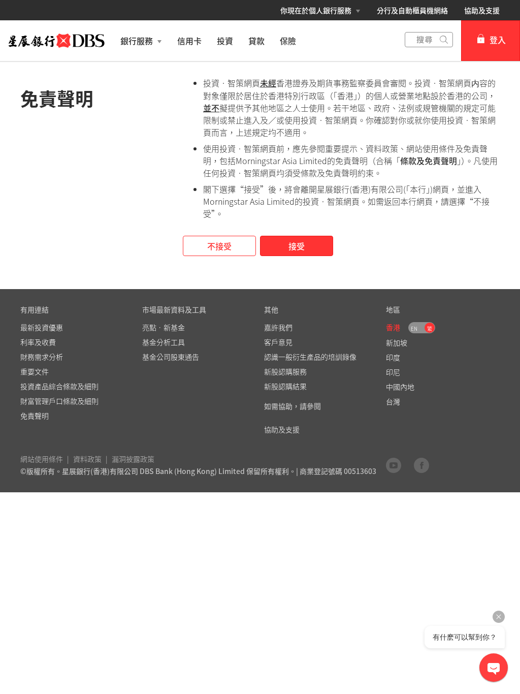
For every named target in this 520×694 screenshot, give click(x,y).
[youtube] (393, 464)
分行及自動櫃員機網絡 (412, 10)
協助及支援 (482, 10)
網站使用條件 (41, 459)
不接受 (219, 246)
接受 (296, 246)
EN (414, 328)
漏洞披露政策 (133, 459)
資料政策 (87, 459)
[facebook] (421, 464)
